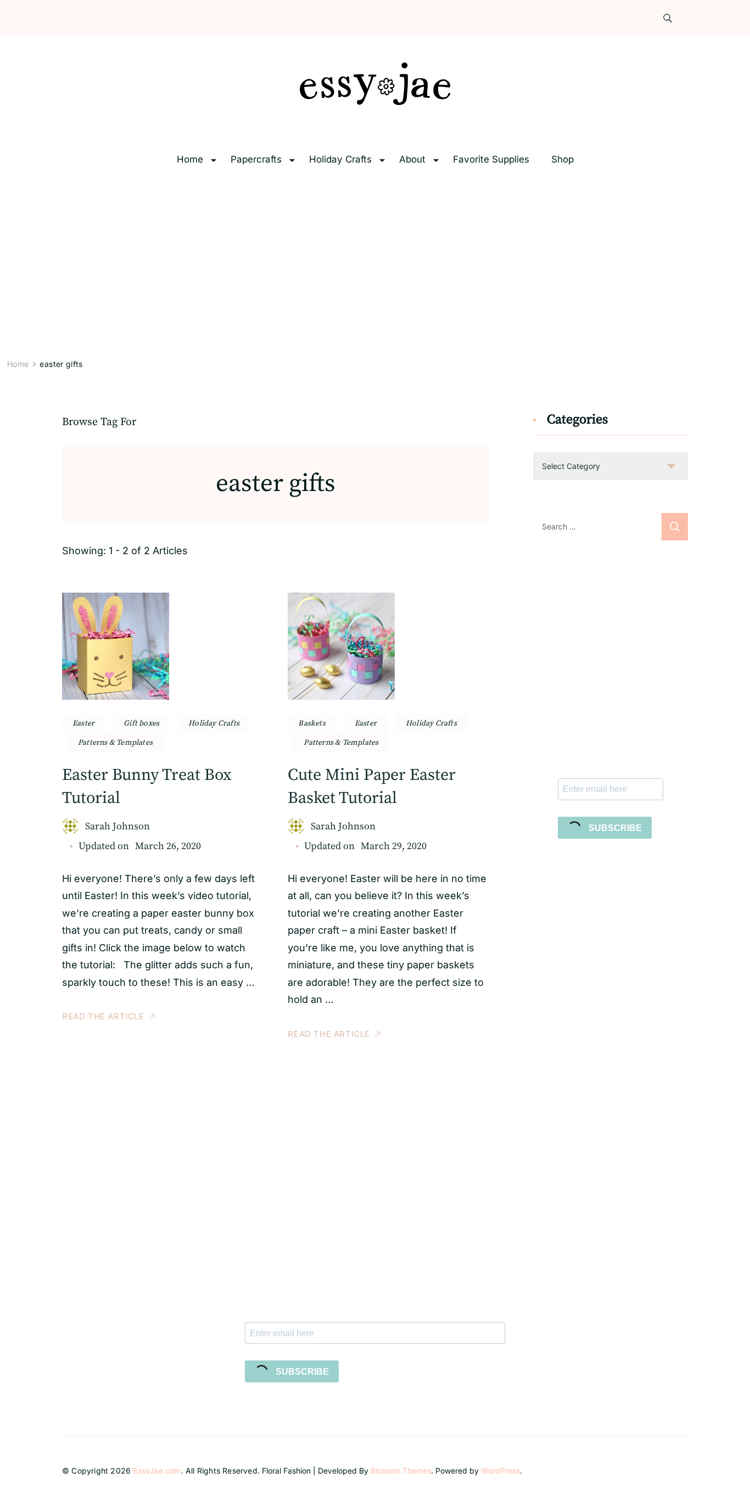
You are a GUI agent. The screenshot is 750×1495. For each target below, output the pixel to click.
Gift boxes (141, 723)
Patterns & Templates (115, 742)
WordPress (500, 1470)
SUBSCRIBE (614, 828)
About (412, 159)
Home (190, 159)
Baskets (311, 723)
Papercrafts (256, 159)
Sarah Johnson (117, 826)
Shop (562, 159)
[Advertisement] (375, 265)
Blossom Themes (401, 1470)
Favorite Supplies (491, 159)
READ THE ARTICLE (103, 1016)
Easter (83, 723)
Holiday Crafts (340, 159)
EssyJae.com (157, 1470)
